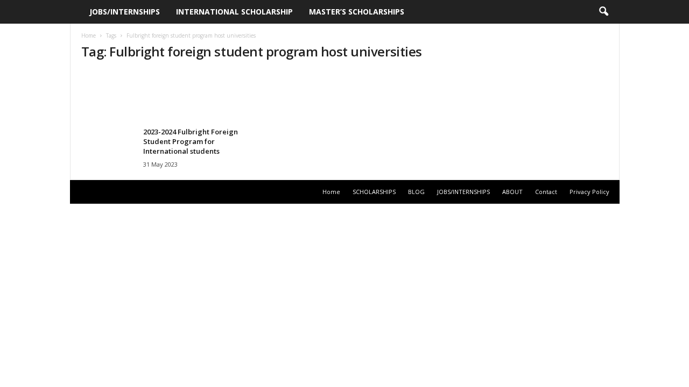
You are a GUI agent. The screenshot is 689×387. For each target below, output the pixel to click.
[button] (603, 12)
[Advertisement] (344, 95)
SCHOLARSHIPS (374, 192)
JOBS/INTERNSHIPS (124, 11)
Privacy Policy (589, 192)
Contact (546, 192)
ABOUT (512, 192)
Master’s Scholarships (356, 11)
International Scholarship (234, 11)
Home (88, 35)
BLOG (416, 192)
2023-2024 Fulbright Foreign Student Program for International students (190, 141)
